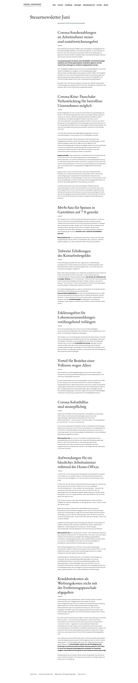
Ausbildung (68, 5)
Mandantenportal (89, 5)
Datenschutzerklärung (46, 674)
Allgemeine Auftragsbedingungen (65, 674)
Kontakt (99, 5)
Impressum (33, 674)
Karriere (60, 5)
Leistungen (77, 5)
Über (54, 5)
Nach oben (82, 674)
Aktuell (106, 5)
